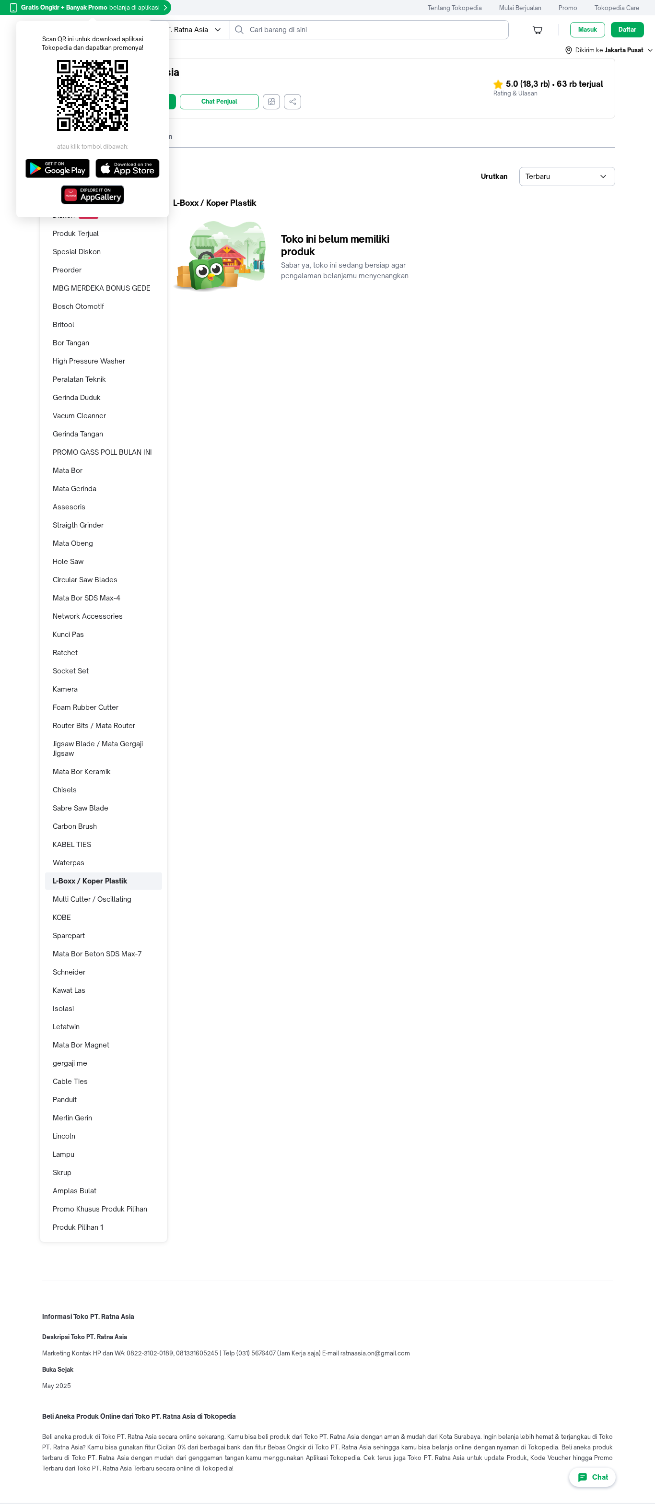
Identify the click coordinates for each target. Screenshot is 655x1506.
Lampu (63, 1154)
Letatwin (66, 1027)
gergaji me (70, 1063)
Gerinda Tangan (78, 434)
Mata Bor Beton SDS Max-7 (97, 954)
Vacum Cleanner (79, 416)
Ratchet (65, 652)
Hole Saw (68, 561)
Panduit (65, 1099)
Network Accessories (88, 616)
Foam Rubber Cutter (85, 707)
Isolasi (63, 1008)
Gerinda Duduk (77, 397)
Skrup (62, 1172)
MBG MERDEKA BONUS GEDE (102, 288)
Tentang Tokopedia (455, 8)
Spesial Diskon (77, 251)
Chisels (65, 790)
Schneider (69, 972)
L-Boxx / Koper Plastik (90, 881)
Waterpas (68, 863)
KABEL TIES (72, 844)
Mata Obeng (73, 543)
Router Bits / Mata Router (94, 725)
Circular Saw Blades (85, 580)
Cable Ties (70, 1081)
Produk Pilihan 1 (78, 1227)
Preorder (67, 270)
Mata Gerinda (74, 488)
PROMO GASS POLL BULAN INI (102, 452)
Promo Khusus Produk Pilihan (100, 1209)
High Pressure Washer (89, 361)
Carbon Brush (75, 826)
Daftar (627, 29)
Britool (63, 324)
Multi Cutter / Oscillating (92, 899)
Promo (568, 8)
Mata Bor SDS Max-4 (86, 598)
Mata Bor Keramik (82, 771)
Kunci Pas (68, 634)
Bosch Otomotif (78, 306)
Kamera (65, 689)
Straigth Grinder (78, 525)
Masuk (587, 29)
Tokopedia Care (617, 8)
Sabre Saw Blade (80, 808)
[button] (609, 50)
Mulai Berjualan (520, 8)
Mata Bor (67, 470)
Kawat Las (69, 990)
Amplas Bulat (74, 1191)
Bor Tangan (71, 343)
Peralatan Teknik (79, 379)
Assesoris (69, 507)
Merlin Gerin (72, 1118)
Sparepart (69, 935)
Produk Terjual (76, 233)
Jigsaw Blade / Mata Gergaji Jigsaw (98, 748)
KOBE (62, 917)
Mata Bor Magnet (81, 1045)
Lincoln (64, 1136)
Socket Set (71, 671)
